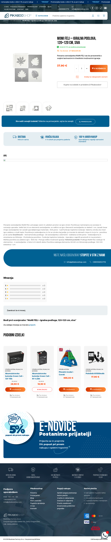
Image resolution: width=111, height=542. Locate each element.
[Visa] (86, 522)
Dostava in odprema (65, 501)
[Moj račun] (93, 16)
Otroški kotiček (15, 21)
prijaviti (32, 325)
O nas (6, 7)
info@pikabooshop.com (80, 9)
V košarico (100, 68)
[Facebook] (92, 8)
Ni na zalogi (42, 389)
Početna (33, 493)
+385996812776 (63, 9)
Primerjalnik (32, 7)
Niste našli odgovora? (79, 255)
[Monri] (93, 522)
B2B (26, 9)
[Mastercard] (93, 516)
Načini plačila (62, 495)
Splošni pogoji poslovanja (67, 493)
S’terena (42, 7)
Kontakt (20, 9)
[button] (50, 107)
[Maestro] (100, 516)
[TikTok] (101, 8)
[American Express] (86, 516)
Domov (6, 21)
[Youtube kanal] (105, 8)
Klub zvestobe (10, 9)
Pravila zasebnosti (64, 503)
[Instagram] (96, 8)
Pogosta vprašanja (18, 7)
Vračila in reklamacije (65, 498)
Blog (49, 7)
